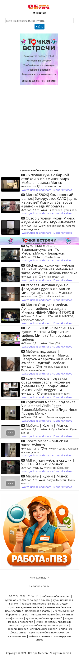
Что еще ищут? (39, 577)
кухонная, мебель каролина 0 (44, 618)
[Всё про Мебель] (39, 5)
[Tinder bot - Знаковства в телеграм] (39, 58)
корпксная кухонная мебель (25, 607)
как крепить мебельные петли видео (45, 603)
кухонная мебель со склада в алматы (27, 600)
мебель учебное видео (56, 596)
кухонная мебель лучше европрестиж (44, 625)
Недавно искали (39, 586)
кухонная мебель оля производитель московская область (38, 609)
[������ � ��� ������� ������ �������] (40, 530)
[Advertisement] (39, 126)
